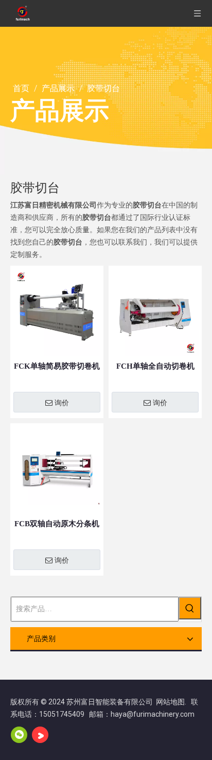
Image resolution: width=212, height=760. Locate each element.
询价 (62, 403)
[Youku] (40, 735)
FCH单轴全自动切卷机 (155, 366)
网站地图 (170, 702)
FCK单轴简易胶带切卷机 (57, 366)
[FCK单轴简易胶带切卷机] (56, 311)
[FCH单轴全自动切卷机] (155, 311)
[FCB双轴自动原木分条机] (56, 469)
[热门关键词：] (190, 608)
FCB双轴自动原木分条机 (56, 524)
